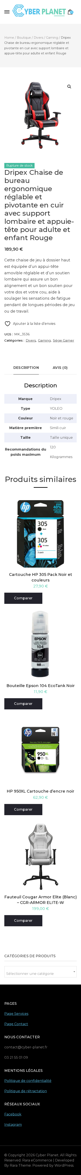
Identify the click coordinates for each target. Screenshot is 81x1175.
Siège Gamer (63, 340)
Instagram (13, 1125)
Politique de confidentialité (27, 1081)
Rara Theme (20, 1165)
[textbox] (40, 973)
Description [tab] (26, 368)
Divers (31, 340)
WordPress (63, 1165)
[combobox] (40, 971)
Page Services (16, 1014)
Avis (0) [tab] (60, 368)
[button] (69, 87)
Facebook (12, 1114)
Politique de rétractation (25, 1091)
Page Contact (16, 1024)
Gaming (44, 340)
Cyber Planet (47, 1155)
